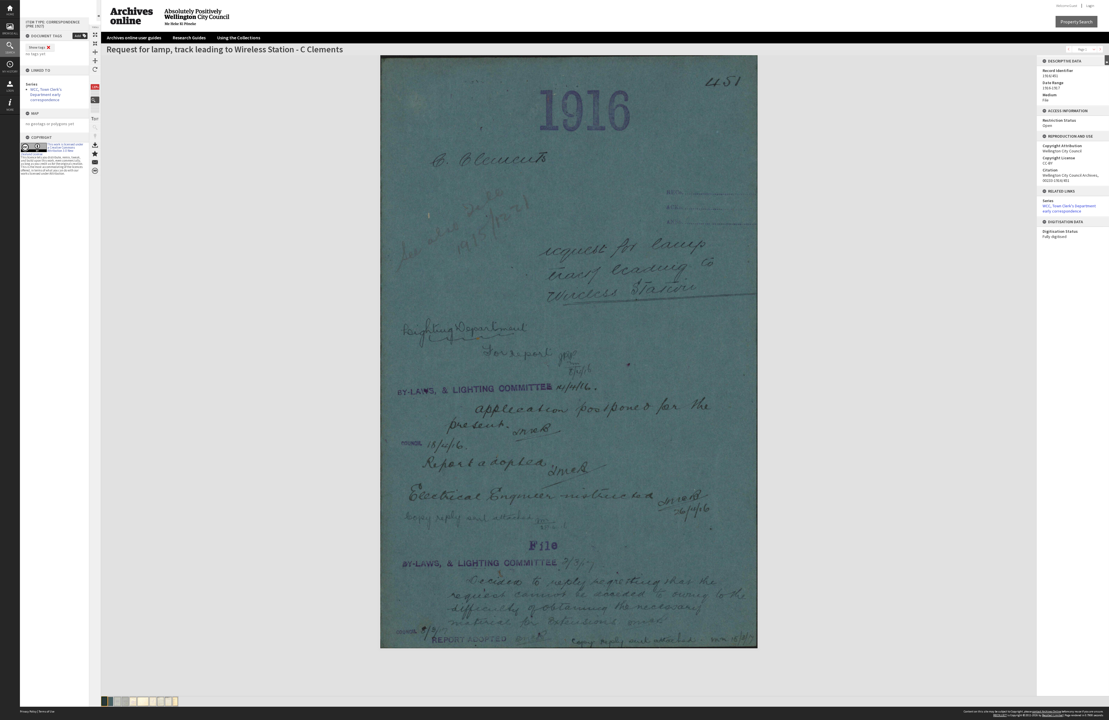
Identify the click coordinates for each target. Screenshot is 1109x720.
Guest (1073, 5)
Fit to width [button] (95, 52)
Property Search (1076, 22)
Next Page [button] (1100, 49)
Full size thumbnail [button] (95, 34)
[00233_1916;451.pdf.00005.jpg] (133, 701)
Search (10, 52)
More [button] (10, 110)
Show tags (37, 47)
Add (78, 36)
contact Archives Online (1046, 711)
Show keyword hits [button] (95, 127)
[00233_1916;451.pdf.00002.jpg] (110, 701)
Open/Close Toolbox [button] (98, 10)
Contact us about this (95, 162)
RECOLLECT (1000, 715)
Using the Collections (238, 37)
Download (95, 145)
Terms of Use (46, 711)
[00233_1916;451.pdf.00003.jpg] (117, 701)
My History (10, 71)
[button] (95, 100)
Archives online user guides (134, 37)
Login (10, 91)
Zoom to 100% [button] (95, 78)
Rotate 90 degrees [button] (95, 69)
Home (10, 14)
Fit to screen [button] (95, 43)
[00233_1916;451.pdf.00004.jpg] (125, 701)
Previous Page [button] (1069, 49)
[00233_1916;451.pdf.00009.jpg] (168, 701)
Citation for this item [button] (95, 171)
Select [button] (1094, 49)
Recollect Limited (1052, 715)
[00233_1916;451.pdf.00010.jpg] (175, 701)
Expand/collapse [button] (1107, 60)
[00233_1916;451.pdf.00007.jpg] (153, 701)
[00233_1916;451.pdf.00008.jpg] (160, 701)
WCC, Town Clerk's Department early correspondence (46, 94)
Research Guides (189, 37)
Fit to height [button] (95, 60)
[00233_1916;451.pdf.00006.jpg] (143, 701)
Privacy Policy (28, 711)
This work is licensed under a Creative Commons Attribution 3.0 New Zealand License (52, 149)
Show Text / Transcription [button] (95, 119)
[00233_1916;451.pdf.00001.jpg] (104, 701)
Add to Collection (95, 153)
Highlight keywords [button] (95, 136)
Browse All (10, 33)
